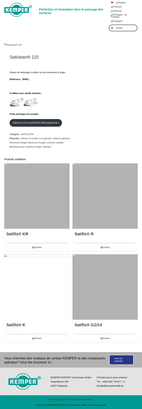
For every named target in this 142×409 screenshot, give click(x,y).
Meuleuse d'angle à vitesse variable (45, 142)
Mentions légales (57, 399)
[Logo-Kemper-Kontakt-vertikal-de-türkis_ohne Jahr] (18, 4)
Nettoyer (47, 147)
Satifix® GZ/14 (88, 325)
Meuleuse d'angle (18, 142)
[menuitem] (112, 2)
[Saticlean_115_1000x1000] (36, 45)
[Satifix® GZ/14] (105, 287)
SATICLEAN (27, 134)
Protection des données (80, 399)
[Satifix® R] (105, 196)
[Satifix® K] (36, 287)
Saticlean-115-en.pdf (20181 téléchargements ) (36, 123)
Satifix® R (84, 234)
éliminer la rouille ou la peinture (36, 138)
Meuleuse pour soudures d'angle (26, 147)
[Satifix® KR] (36, 196)
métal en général (61, 138)
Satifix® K (15, 325)
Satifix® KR (17, 234)
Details (38, 247)
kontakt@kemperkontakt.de (110, 386)
